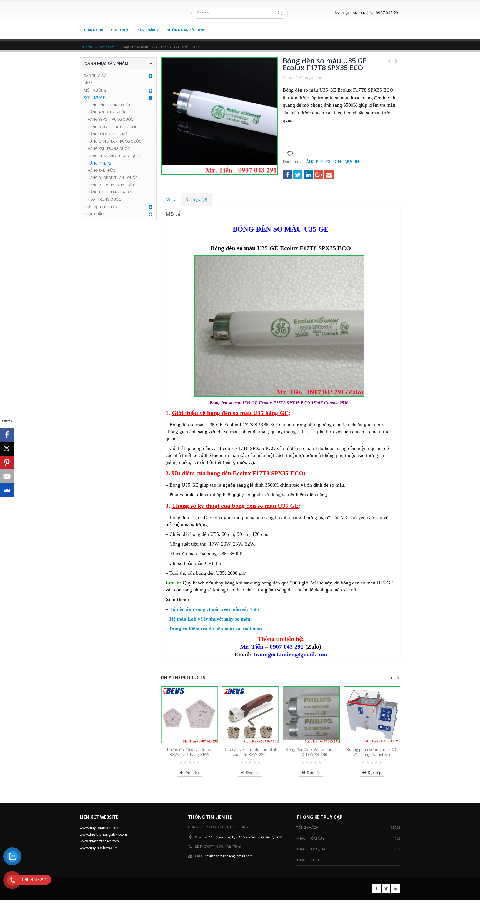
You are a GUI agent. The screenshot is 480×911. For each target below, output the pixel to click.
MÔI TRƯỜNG (95, 90)
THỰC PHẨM (94, 213)
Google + (318, 174)
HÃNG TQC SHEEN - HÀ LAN (110, 192)
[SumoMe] (7, 490)
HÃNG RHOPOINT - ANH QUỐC (113, 177)
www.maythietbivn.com (99, 847)
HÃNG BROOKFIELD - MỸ (107, 133)
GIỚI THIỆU (120, 30)
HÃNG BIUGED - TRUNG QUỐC (112, 126)
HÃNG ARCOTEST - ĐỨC (107, 112)
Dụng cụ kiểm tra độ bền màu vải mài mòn (215, 628)
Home (88, 47)
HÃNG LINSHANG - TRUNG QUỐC (115, 155)
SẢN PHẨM (146, 30)
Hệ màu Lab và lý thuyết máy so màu (210, 619)
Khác (88, 82)
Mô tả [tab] (171, 199)
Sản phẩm (106, 47)
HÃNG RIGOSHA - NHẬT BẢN (111, 184)
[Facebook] (7, 435)
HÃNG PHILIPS (317, 161)
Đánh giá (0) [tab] (196, 199)
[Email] (7, 476)
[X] (7, 449)
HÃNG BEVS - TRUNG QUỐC (110, 119)
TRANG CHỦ (93, 30)
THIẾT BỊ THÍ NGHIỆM (101, 206)
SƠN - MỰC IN (345, 161)
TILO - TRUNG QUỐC (104, 199)
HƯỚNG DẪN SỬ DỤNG (186, 30)
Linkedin (395, 888)
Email (329, 174)
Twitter (297, 174)
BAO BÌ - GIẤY (95, 75)
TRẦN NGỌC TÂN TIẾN (348, 13)
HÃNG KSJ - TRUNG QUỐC (109, 148)
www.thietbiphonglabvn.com (103, 834)
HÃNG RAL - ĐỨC (101, 170)
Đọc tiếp (192, 772)
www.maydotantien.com (99, 827)
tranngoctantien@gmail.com (230, 856)
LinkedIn (308, 174)
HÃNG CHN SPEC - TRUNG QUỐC (114, 141)
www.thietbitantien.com (99, 841)
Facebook (287, 174)
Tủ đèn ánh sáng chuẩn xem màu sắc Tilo (214, 609)
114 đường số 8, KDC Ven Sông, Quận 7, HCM (245, 837)
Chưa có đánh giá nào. (303, 77)
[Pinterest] (7, 462)
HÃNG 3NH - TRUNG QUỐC (109, 104)
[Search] (281, 13)
